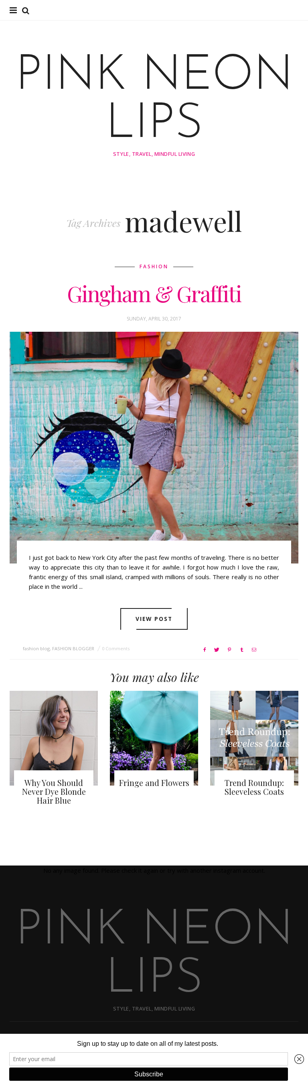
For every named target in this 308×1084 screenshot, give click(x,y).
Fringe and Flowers (154, 782)
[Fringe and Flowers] (154, 738)
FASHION (154, 266)
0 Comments (116, 648)
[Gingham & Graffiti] (154, 447)
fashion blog (36, 648)
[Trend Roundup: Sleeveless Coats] (254, 738)
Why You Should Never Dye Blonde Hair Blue (54, 791)
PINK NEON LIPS (154, 101)
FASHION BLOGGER (73, 648)
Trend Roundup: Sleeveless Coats (254, 787)
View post (154, 619)
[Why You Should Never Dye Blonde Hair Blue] (54, 738)
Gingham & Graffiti (154, 293)
